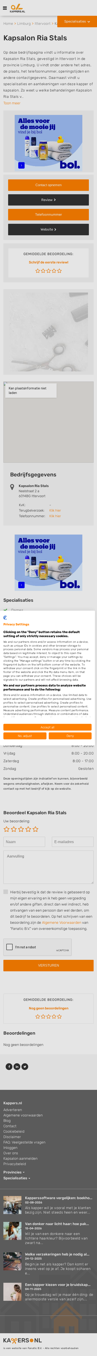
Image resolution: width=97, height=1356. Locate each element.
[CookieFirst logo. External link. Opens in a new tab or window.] (5, 617)
